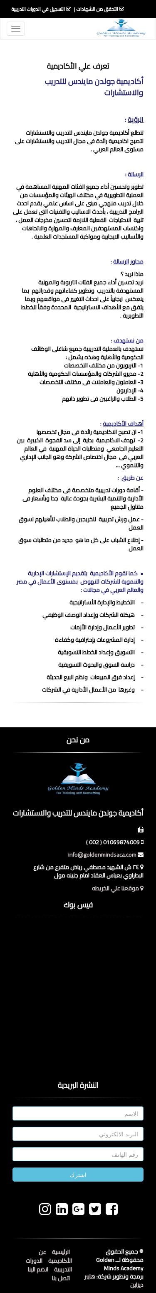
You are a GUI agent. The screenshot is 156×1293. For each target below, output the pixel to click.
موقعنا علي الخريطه (116, 888)
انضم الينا (38, 1269)
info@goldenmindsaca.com (102, 854)
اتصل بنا (61, 1278)
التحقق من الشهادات (97, 9)
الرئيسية (61, 1251)
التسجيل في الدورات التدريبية (38, 9)
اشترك (78, 1174)
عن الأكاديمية (55, 1256)
